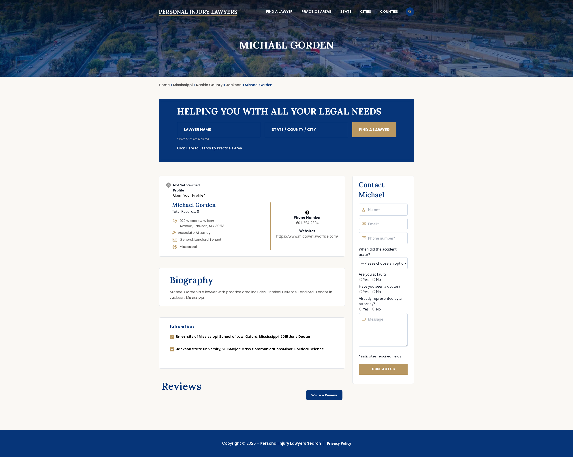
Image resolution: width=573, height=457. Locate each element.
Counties (389, 11)
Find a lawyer (279, 11)
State (345, 11)
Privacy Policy (339, 443)
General (186, 239)
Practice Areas (316, 11)
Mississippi (188, 246)
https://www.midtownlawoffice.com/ (307, 236)
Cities (365, 11)
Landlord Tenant (208, 239)
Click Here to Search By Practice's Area (209, 148)
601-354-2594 (307, 222)
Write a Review (324, 395)
